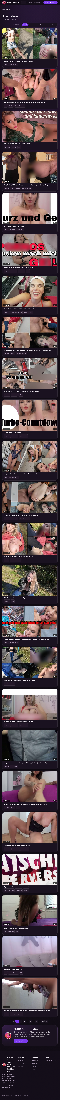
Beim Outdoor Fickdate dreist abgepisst (16, 598)
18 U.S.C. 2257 (36, 1066)
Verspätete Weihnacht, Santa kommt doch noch (19, 309)
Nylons (20, 394)
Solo (19, 147)
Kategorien (37, 2)
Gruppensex (14, 766)
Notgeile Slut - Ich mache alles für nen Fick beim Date (21, 474)
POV (17, 931)
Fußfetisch (14, 394)
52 (43, 1021)
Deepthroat (7, 312)
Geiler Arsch (12, 229)
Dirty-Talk (14, 147)
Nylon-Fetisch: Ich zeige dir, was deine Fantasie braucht (22, 391)
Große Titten (20, 229)
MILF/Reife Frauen (26, 188)
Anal (6, 64)
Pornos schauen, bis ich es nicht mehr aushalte (19, 267)
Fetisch (12, 353)
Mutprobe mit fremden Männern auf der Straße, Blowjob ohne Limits (25, 763)
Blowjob (11, 105)
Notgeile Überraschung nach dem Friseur (17, 845)
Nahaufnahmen (23, 436)
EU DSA (34, 1072)
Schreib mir (23, 1041)
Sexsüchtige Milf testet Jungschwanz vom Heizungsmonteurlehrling (26, 185)
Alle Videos (21, 1063)
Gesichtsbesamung (20, 105)
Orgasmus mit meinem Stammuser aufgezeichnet (20, 887)
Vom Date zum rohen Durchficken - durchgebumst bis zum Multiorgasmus (27, 350)
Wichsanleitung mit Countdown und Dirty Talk (18, 721)
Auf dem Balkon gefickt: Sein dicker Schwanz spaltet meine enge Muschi (27, 1010)
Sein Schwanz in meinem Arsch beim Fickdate (18, 61)
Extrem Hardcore (13, 518)
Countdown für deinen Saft (12, 432)
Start (3, 9)
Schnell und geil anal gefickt (13, 969)
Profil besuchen (52, 3)
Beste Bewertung (44, 24)
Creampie (7, 394)
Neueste (25, 24)
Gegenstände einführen (10, 271)
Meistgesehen (34, 24)
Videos (30, 2)
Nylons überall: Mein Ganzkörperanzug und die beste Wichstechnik (25, 804)
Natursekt (7, 601)
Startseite (20, 1060)
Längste (54, 24)
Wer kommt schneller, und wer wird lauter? (17, 143)
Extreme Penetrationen (16, 1014)
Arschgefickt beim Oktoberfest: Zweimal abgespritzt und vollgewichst (26, 639)
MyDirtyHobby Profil (52, 1060)
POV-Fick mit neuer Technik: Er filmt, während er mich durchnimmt (25, 102)
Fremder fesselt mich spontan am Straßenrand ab (19, 556)
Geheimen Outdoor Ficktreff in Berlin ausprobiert (19, 680)
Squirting (26, 890)
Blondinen (7, 147)
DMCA (33, 1069)
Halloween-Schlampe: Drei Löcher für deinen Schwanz (21, 515)
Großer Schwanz (13, 64)
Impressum (35, 1060)
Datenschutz (35, 1063)
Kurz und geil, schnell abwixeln (14, 226)
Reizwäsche (19, 890)
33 (36, 1021)
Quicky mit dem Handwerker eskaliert (16, 928)
